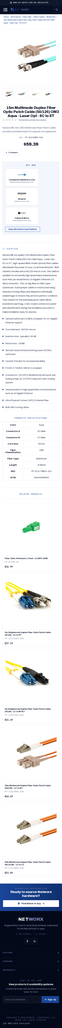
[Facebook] (27, 941)
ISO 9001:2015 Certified (16, 1023)
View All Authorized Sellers (22, 229)
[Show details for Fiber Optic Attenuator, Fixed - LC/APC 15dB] (31, 527)
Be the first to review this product (32, 120)
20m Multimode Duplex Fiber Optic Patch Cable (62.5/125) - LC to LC (27, 863)
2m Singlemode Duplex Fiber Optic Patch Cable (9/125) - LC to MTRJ (28, 710)
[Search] (57, 10)
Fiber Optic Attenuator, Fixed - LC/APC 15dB (26, 558)
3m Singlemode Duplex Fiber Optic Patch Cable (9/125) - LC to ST (28, 633)
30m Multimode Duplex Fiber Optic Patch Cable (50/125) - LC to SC (28, 787)
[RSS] (34, 941)
